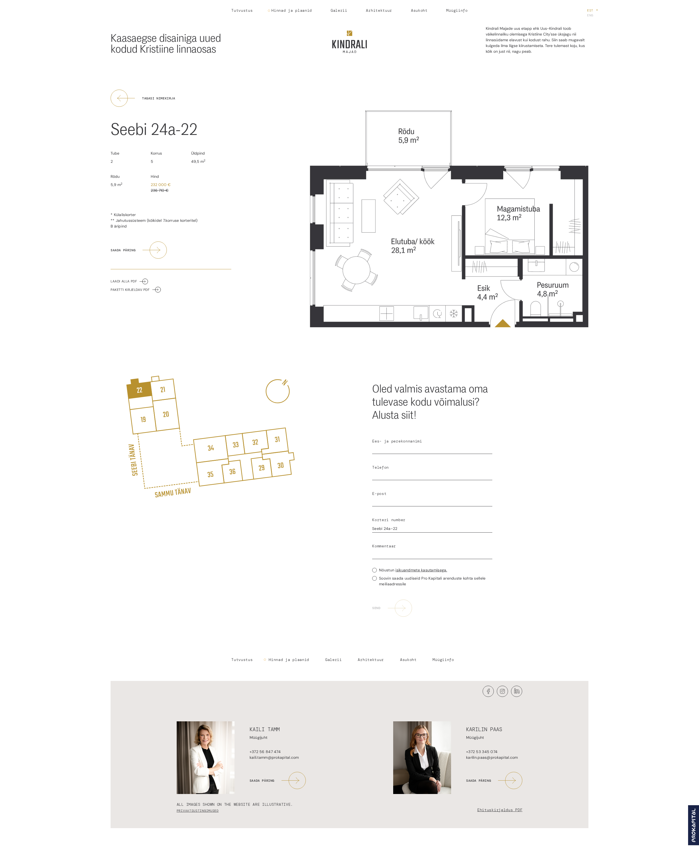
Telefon (380, 467)
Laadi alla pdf (124, 281)
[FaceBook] (488, 695)
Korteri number (388, 519)
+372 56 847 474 (265, 751)
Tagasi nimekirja (158, 98)
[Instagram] (502, 695)
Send (376, 608)
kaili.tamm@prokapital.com (274, 757)
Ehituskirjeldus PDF (499, 810)
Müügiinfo (456, 10)
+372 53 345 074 (481, 751)
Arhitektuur (379, 10)
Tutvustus (242, 10)
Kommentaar (384, 546)
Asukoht (419, 10)
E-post (379, 493)
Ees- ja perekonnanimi (397, 441)
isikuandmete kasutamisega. (421, 570)
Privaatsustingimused (198, 810)
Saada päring (123, 250)
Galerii (339, 10)
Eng (590, 15)
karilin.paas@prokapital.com (492, 757)
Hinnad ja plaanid (291, 10)
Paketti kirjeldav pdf (130, 290)
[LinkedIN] (516, 695)
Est (590, 10)
